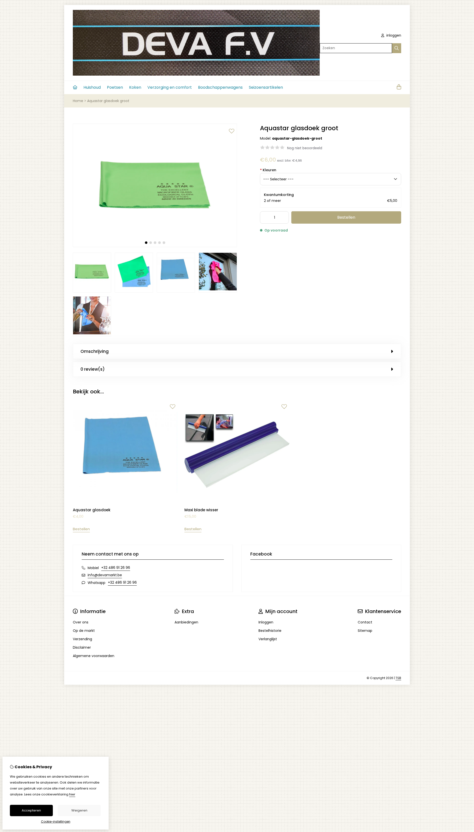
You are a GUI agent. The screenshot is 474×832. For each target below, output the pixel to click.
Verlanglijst (267, 639)
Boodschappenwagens (220, 87)
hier (72, 794)
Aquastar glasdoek (91, 509)
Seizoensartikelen (266, 87)
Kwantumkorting (279, 194)
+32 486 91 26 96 (115, 567)
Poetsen (115, 87)
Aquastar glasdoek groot (108, 100)
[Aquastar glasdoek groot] (155, 245)
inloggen (393, 35)
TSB (398, 678)
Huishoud (92, 87)
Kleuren (268, 170)
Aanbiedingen (186, 622)
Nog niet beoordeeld (304, 148)
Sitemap (365, 630)
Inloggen (265, 622)
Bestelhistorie (269, 630)
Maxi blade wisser (201, 509)
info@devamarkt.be (105, 575)
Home (78, 100)
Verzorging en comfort (169, 87)
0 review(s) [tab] (92, 369)
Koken (135, 87)
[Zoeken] (396, 48)
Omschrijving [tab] (94, 351)
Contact (365, 622)
